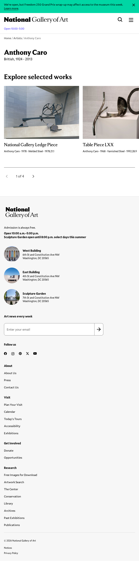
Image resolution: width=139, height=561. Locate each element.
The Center (11, 489)
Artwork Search (14, 482)
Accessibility (12, 426)
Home (7, 38)
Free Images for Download (20, 475)
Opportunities (13, 457)
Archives (9, 510)
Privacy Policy (11, 553)
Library (8, 503)
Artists (17, 38)
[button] (7, 176)
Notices (8, 547)
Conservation (12, 496)
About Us (10, 373)
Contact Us (11, 387)
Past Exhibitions (14, 518)
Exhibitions (11, 433)
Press (7, 380)
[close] (133, 5)
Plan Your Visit (13, 404)
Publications (12, 525)
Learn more (11, 8)
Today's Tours (13, 419)
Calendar (9, 411)
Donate (8, 450)
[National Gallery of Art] (69, 211)
